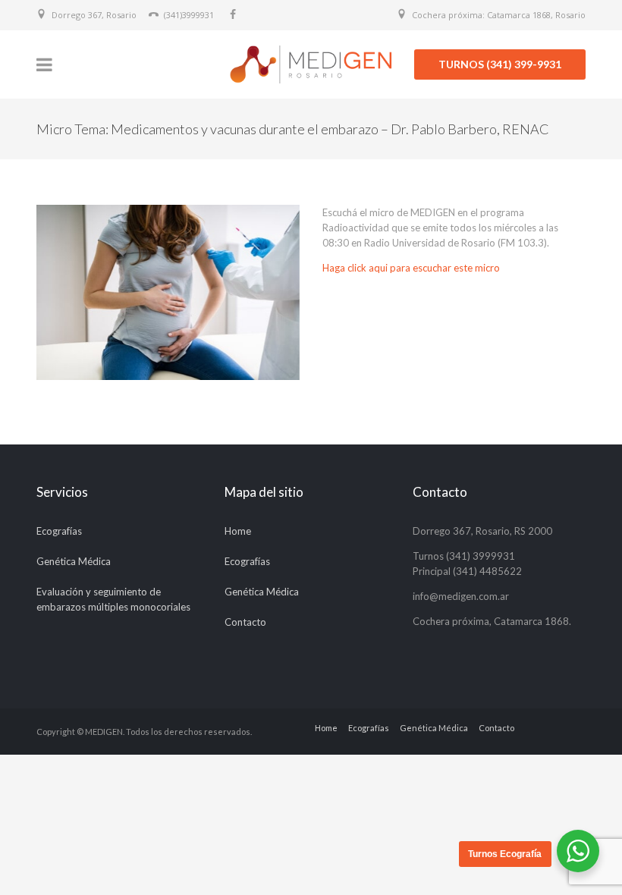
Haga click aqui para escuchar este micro (411, 268)
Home (238, 531)
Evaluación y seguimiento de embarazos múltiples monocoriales (113, 599)
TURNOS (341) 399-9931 (499, 64)
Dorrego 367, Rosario (94, 14)
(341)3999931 (189, 14)
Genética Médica (73, 561)
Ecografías (59, 531)
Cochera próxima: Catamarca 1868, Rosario (499, 14)
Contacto (245, 622)
